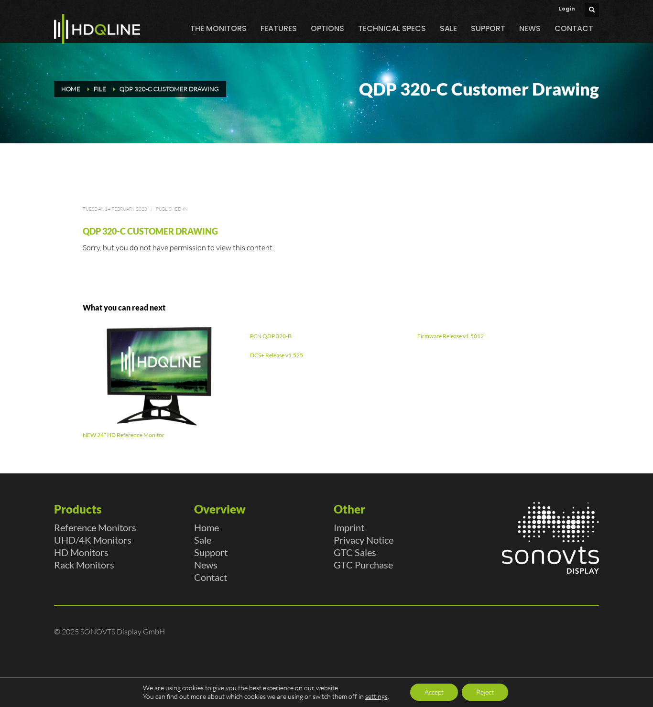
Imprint (349, 527)
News (206, 564)
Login (567, 8)
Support (211, 552)
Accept (434, 692)
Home (206, 527)
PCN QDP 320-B (271, 336)
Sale (202, 540)
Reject (485, 692)
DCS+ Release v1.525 (276, 355)
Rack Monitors (84, 564)
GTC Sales (355, 552)
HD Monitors (81, 552)
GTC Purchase (363, 564)
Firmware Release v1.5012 (450, 336)
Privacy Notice (363, 540)
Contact (210, 577)
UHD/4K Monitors (92, 540)
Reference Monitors (95, 527)
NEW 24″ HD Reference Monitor (123, 435)
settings (376, 696)
